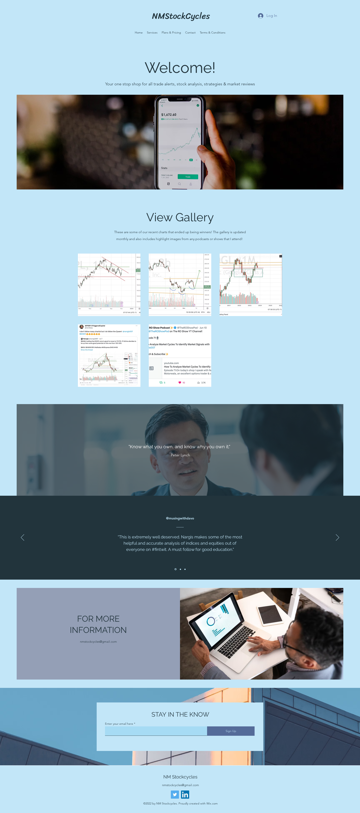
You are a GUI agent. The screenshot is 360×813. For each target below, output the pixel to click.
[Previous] (22, 537)
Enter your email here (119, 723)
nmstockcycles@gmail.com (98, 642)
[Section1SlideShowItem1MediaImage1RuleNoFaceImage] (175, 569)
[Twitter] (175, 795)
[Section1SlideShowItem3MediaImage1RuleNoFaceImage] (185, 569)
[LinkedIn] (185, 795)
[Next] (337, 537)
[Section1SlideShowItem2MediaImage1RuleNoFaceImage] (180, 569)
